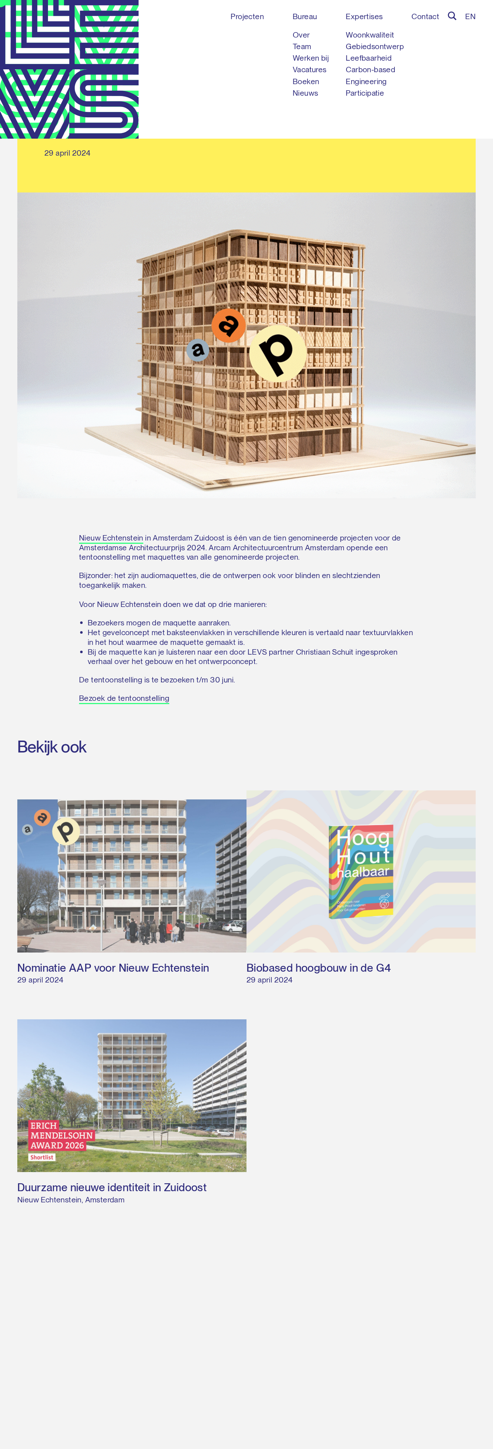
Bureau (305, 16)
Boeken (306, 81)
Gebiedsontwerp (375, 46)
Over (301, 34)
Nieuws (305, 92)
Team (302, 46)
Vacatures (310, 69)
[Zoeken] (452, 16)
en (470, 16)
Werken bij (311, 57)
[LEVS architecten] (69, 69)
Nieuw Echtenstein (111, 537)
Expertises (364, 16)
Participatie (365, 92)
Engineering (366, 81)
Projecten (247, 16)
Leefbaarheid (369, 57)
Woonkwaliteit (370, 34)
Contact (425, 16)
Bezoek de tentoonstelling (124, 698)
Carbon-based (370, 69)
